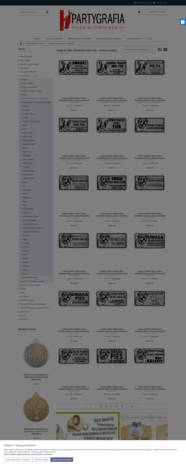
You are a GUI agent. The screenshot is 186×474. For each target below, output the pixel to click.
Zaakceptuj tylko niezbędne (18, 459)
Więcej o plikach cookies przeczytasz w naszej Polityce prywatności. (28, 454)
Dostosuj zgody (41, 459)
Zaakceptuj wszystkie (61, 459)
